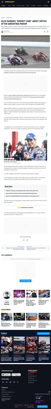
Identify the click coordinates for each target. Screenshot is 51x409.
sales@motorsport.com (6, 396)
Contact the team (5, 394)
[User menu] (48, 2)
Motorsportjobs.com (32, 376)
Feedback (4, 389)
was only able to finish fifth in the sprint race (20, 95)
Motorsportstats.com (32, 380)
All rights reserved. (32, 406)
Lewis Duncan (7, 31)
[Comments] (48, 31)
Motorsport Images (17, 162)
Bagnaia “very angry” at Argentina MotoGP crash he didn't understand (22, 190)
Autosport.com (31, 378)
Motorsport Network (22, 406)
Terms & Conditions (18, 405)
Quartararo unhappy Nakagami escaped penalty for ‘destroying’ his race (22, 196)
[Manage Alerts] (27, 240)
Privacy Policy (32, 405)
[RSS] (17, 382)
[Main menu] (2, 2)
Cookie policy (26, 405)
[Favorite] (44, 31)
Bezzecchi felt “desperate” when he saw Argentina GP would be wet (21, 193)
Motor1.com (30, 373)
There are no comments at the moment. (25, 258)
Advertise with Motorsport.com (8, 392)
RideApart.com (31, 382)
